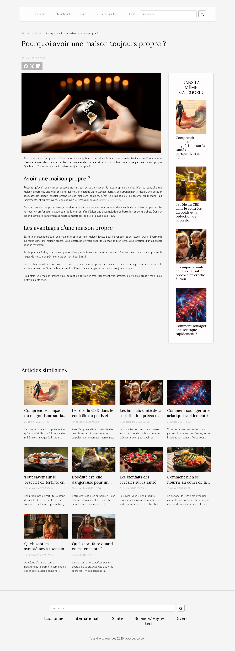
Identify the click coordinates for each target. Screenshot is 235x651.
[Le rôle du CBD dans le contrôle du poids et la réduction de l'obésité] (191, 183)
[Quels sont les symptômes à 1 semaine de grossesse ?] (46, 526)
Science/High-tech (107, 14)
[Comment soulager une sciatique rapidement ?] (191, 304)
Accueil (26, 33)
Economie (39, 14)
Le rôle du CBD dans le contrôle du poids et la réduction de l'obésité (189, 212)
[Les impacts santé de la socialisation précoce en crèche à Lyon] (191, 246)
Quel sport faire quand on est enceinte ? (92, 546)
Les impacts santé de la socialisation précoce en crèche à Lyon (190, 273)
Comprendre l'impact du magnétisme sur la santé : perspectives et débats (190, 147)
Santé (82, 14)
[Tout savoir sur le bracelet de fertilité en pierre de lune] (46, 459)
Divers (131, 14)
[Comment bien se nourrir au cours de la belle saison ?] (189, 459)
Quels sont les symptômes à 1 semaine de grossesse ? (45, 549)
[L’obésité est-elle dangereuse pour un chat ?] (93, 459)
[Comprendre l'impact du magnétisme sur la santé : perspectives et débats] (191, 117)
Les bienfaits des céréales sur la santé (138, 480)
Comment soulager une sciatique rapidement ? (191, 330)
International (62, 14)
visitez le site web (109, 200)
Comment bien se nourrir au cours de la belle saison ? (187, 482)
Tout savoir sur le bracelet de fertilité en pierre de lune (44, 482)
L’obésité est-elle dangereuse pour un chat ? (90, 482)
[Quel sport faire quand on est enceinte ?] (93, 526)
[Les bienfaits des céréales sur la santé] (141, 459)
